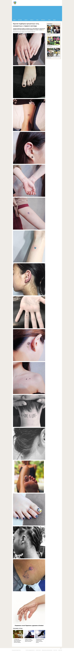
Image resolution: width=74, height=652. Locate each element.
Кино (37, 19)
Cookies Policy (60, 650)
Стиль (49, 19)
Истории (20, 19)
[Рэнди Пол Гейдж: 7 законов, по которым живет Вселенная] (29, 634)
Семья (25, 19)
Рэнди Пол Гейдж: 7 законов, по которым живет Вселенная (29, 640)
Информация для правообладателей (47, 650)
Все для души (14, 650)
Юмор (14, 19)
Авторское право (38, 650)
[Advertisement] (37, 12)
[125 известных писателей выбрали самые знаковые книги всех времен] (18, 634)
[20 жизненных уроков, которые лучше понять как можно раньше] (40, 634)
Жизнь (31, 19)
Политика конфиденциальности (30, 650)
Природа (43, 19)
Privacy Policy (55, 650)
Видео (54, 19)
